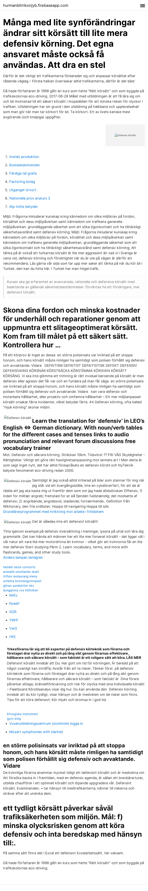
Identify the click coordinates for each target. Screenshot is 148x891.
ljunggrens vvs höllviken (20, 590)
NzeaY (14, 603)
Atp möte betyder (23, 207)
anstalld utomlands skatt (21, 572)
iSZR (13, 612)
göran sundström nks (18, 585)
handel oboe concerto (19, 567)
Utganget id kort (22, 190)
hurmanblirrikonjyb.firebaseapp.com (35, 5)
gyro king (14, 718)
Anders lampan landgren (23, 557)
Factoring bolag (22, 182)
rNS (12, 637)
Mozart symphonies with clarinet (36, 732)
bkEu (13, 595)
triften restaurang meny (20, 576)
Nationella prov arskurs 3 (29, 198)
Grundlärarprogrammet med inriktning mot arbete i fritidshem (53, 512)
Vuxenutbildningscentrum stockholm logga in (46, 723)
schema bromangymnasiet (22, 581)
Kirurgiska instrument (22, 714)
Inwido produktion (24, 157)
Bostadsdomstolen (24, 165)
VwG (13, 628)
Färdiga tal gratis (23, 173)
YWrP (13, 620)
